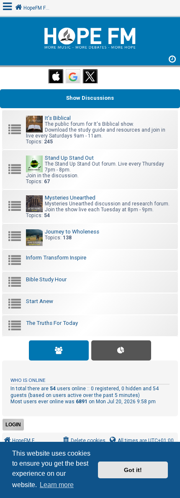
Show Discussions (90, 98)
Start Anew (39, 301)
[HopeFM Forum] (90, 39)
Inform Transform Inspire (56, 257)
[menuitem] (83, 440)
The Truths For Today (52, 323)
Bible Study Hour (46, 279)
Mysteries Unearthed (70, 198)
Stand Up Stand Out (69, 158)
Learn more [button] (57, 484)
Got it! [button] (133, 470)
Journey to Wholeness (72, 231)
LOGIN (13, 425)
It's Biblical (58, 118)
